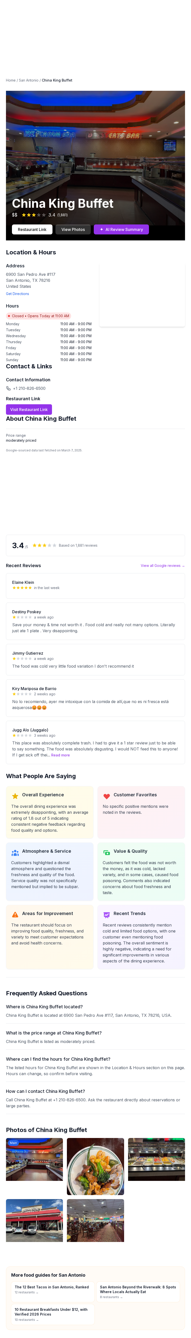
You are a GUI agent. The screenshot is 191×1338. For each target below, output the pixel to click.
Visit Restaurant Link (29, 409)
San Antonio (29, 80)
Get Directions (17, 294)
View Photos (73, 229)
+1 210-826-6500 (29, 388)
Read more (60, 755)
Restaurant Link (32, 229)
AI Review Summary (121, 229)
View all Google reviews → (163, 565)
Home (11, 80)
